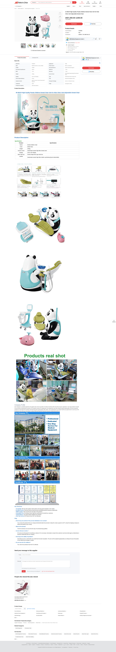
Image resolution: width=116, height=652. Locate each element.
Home (15, 8)
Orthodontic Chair (28, 628)
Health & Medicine (21, 8)
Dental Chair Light (85, 633)
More (15, 639)
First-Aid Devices (17, 611)
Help (80, 6)
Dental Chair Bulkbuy (30, 636)
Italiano (52, 644)
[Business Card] (99, 62)
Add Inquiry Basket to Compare (38, 50)
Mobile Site (84, 643)
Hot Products (28, 643)
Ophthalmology (17, 615)
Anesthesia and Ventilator (41, 613)
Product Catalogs (31, 608)
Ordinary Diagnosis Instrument (85, 615)
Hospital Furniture (83, 613)
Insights (88, 643)
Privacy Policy (76, 647)
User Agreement (64, 647)
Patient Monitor (61, 615)
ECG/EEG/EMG (39, 615)
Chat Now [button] (93, 23)
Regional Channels (72, 643)
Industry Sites (66, 643)
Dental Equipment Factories (20, 633)
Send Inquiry (74, 23)
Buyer (74, 6)
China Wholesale (53, 643)
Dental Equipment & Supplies (29, 8)
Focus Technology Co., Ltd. (50, 647)
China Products (34, 643)
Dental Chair (38, 8)
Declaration (70, 647)
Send (24, 571)
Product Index (79, 643)
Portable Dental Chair (19, 636)
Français (42, 644)
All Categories (18, 6)
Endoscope (60, 613)
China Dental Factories (32, 633)
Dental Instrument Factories (56, 633)
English (30, 644)
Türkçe (82, 644)
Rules (101, 6)
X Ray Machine (82, 611)
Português (38, 644)
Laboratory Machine (62, 611)
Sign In (67, 52)
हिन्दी (74, 644)
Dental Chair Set (76, 633)
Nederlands (60, 644)
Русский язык (47, 644)
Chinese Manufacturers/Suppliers (43, 643)
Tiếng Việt (85, 644)
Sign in (100, 3)
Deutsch (55, 644)
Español (33, 644)
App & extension (87, 6)
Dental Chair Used (67, 633)
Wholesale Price (59, 643)
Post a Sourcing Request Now (48, 571)
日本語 (71, 644)
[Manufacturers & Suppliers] (21, 2)
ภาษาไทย (77, 644)
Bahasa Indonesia (91, 644)
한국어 (68, 644)
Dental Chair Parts (94, 633)
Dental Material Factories (44, 633)
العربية (64, 644)
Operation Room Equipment (19, 613)
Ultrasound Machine (40, 611)
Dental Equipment (18, 628)
